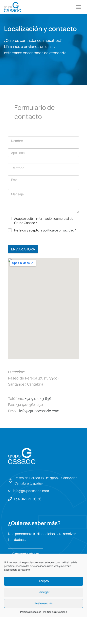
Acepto (43, 581)
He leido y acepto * (45, 230)
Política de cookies (30, 612)
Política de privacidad (55, 612)
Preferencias (43, 603)
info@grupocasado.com (39, 411)
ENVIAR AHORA (23, 249)
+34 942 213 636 (38, 398)
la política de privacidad (57, 230)
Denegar (43, 592)
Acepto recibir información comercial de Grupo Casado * (43, 221)
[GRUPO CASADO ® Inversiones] (12, 7)
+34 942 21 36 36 (27, 498)
